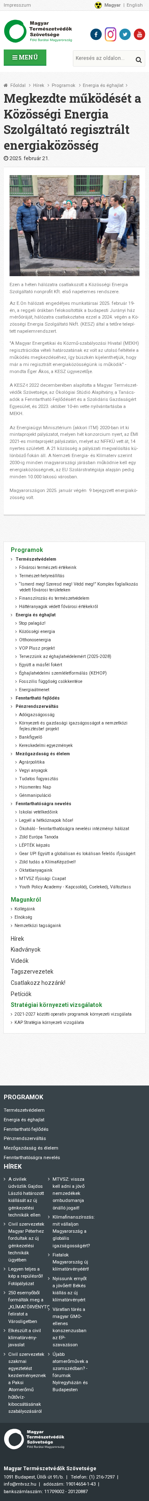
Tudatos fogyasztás (38, 778)
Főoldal (18, 85)
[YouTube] (139, 34)
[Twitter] (125, 34)
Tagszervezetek (32, 971)
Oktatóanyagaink (36, 870)
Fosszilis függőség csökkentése (50, 681)
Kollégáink (24, 909)
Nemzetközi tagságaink (37, 925)
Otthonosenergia (35, 640)
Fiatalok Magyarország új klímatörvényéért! (71, 1262)
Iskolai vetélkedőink (38, 812)
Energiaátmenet (34, 689)
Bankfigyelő (30, 737)
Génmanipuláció (35, 795)
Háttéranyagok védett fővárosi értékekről (58, 606)
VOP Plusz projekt (37, 648)
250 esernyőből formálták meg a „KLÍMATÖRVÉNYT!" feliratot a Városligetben (29, 1307)
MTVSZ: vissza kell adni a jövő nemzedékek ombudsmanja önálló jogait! (68, 1193)
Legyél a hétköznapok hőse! (46, 820)
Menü (27, 57)
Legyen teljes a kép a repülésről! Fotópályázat (25, 1276)
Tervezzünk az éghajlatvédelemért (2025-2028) (65, 656)
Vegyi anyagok (33, 770)
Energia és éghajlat (103, 85)
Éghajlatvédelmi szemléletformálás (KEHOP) (63, 673)
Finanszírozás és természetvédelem (54, 598)
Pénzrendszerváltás (25, 1138)
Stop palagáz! (32, 623)
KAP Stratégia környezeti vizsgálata (49, 1022)
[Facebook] (96, 34)
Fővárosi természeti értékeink (48, 567)
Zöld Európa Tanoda (38, 837)
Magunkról (26, 899)
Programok (63, 85)
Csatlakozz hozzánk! (38, 982)
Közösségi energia (37, 631)
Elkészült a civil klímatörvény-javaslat (24, 1338)
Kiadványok (26, 949)
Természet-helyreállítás (42, 576)
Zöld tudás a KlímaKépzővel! (47, 862)
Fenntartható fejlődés (26, 1129)
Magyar (112, 5)
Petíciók (21, 994)
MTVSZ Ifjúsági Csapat (42, 878)
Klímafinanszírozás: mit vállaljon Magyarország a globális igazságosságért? (74, 1231)
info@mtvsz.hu (20, 1484)
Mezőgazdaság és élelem (31, 1148)
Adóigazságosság (37, 714)
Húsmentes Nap (35, 787)
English (135, 5)
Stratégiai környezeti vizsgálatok (56, 1004)
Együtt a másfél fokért (40, 665)
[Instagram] (110, 34)
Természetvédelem (24, 1110)
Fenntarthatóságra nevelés (32, 1157)
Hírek (38, 85)
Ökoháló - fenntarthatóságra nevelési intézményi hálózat (74, 828)
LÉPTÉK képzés (34, 845)
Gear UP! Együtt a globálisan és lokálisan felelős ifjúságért (77, 853)
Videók (20, 960)
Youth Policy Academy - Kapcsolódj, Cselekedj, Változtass (75, 887)
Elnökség (23, 917)
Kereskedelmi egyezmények (46, 745)
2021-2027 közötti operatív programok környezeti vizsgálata (73, 1014)
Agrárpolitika (32, 762)
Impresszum (17, 5)
